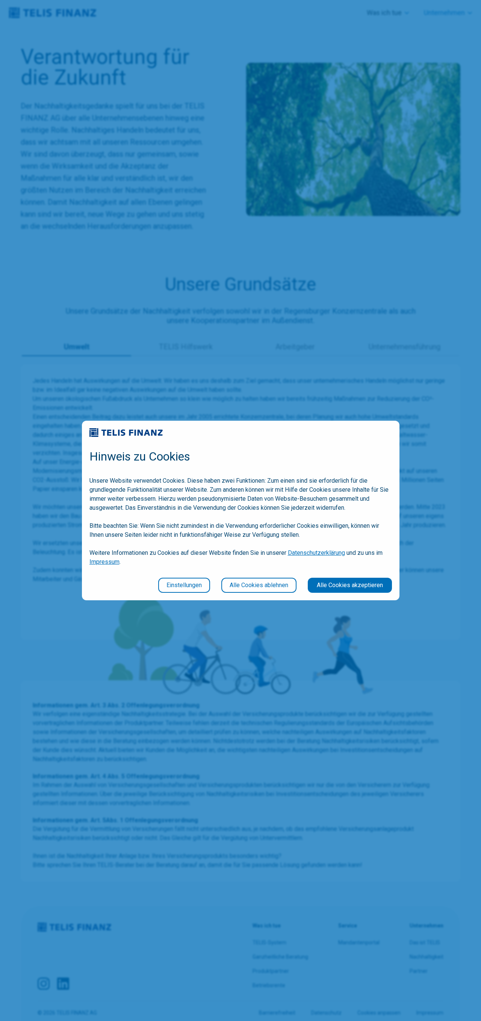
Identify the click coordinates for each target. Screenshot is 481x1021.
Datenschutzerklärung (316, 552)
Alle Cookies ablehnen (259, 585)
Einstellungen (184, 585)
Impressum (104, 561)
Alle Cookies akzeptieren (350, 585)
